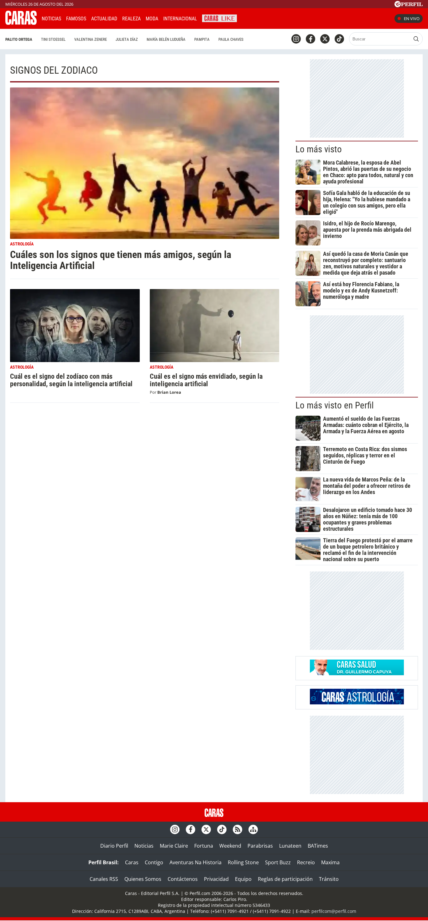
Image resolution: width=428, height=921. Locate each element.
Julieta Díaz (127, 39)
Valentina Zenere (90, 39)
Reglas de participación (285, 879)
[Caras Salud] (357, 673)
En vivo (412, 18)
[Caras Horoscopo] (357, 702)
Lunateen (290, 845)
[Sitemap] (253, 829)
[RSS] (237, 829)
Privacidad (216, 879)
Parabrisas (260, 845)
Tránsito (329, 879)
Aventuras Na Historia (196, 862)
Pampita (202, 39)
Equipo (243, 879)
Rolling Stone (243, 862)
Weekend (230, 845)
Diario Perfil (114, 845)
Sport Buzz (278, 862)
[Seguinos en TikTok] (339, 39)
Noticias (51, 19)
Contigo (154, 862)
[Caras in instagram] (296, 39)
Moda (152, 19)
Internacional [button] (180, 19)
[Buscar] (416, 39)
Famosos (76, 19)
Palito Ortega (18, 39)
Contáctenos (183, 879)
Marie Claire (174, 845)
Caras (131, 862)
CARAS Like (219, 17)
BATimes (318, 845)
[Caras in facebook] (310, 39)
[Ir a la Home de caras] (21, 22)
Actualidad (104, 19)
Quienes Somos (142, 879)
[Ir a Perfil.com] (408, 5)
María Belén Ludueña (166, 39)
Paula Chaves (230, 39)
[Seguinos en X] (325, 39)
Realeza (131, 19)
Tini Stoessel (53, 39)
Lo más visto (318, 149)
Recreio (306, 862)
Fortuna (203, 845)
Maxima (330, 862)
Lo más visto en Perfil (334, 405)
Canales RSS (104, 879)
